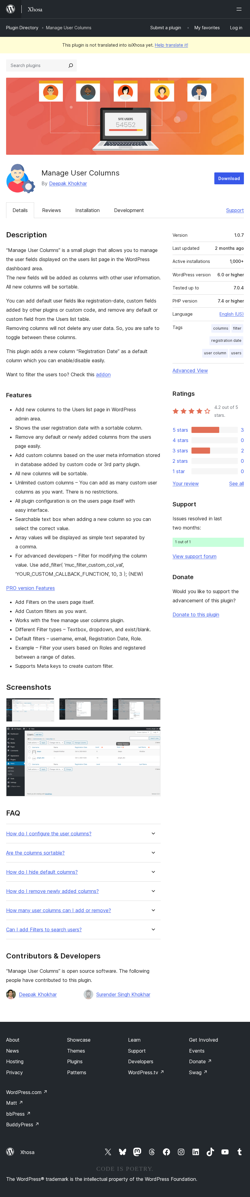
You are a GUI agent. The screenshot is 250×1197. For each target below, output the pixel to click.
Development (129, 210)
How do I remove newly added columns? (52, 891)
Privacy (14, 1072)
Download (229, 178)
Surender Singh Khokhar (123, 994)
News (12, 1051)
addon (103, 374)
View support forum (194, 556)
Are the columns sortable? (35, 853)
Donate (200, 1061)
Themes (76, 1051)
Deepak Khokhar (68, 183)
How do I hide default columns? (42, 872)
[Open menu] (240, 9)
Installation (87, 210)
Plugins (75, 1061)
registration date (226, 340)
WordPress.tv (146, 1072)
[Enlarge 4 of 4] (152, 735)
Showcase (79, 1040)
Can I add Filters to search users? (44, 930)
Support (235, 210)
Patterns (76, 1072)
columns (220, 328)
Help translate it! (171, 45)
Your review (186, 483)
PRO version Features (30, 588)
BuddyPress (22, 1124)
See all (236, 483)
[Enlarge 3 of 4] (152, 706)
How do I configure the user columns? (48, 834)
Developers (140, 1061)
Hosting (14, 1061)
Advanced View (190, 370)
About (13, 1040)
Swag (198, 1072)
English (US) (232, 314)
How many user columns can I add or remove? (58, 910)
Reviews (51, 210)
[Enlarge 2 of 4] (99, 706)
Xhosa (27, 1152)
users (236, 353)
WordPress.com (27, 1092)
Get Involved (203, 1040)
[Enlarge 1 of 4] (46, 706)
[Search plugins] (71, 65)
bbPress (18, 1114)
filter (237, 328)
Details (20, 210)
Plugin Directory (22, 27)
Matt (14, 1103)
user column (215, 353)
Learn (134, 1040)
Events (197, 1051)
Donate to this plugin (196, 614)
